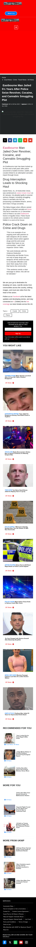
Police (8, 315)
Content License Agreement (20, 911)
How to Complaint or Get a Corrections (14, 909)
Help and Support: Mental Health (12, 919)
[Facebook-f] (4, 942)
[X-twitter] (10, 942)
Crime (24, 311)
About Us (5, 929)
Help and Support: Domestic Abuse (13, 916)
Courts (15, 311)
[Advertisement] (18, 55)
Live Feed (28, 919)
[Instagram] (26, 942)
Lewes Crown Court (23, 193)
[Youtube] (21, 942)
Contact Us (6, 911)
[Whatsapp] (15, 942)
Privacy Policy (14, 339)
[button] (5, 140)
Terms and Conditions (9, 922)
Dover (29, 209)
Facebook (16, 296)
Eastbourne (10, 147)
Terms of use (7, 924)
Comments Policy (8, 906)
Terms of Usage (23, 922)
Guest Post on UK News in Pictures (13, 914)
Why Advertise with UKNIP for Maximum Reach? (17, 927)
